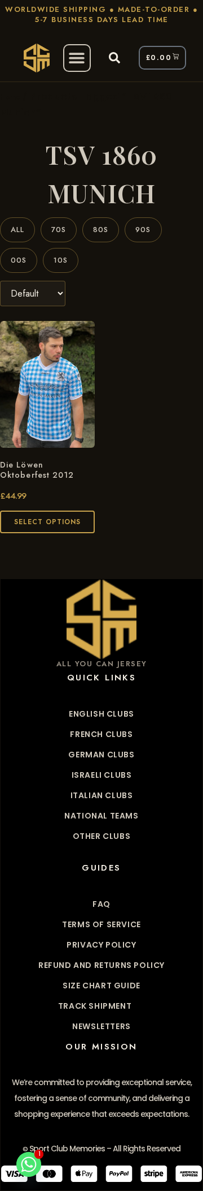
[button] (77, 58)
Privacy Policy (101, 944)
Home (10, 96)
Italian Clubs (101, 795)
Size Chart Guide (101, 985)
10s (61, 260)
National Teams (101, 815)
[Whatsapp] (28, 1164)
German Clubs (101, 754)
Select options (47, 522)
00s (19, 260)
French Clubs (101, 734)
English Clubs (101, 713)
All (17, 229)
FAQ (101, 904)
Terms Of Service (101, 924)
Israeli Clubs (102, 775)
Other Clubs (102, 836)
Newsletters (101, 1026)
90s (143, 229)
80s (100, 229)
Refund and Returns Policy (101, 965)
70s (58, 229)
